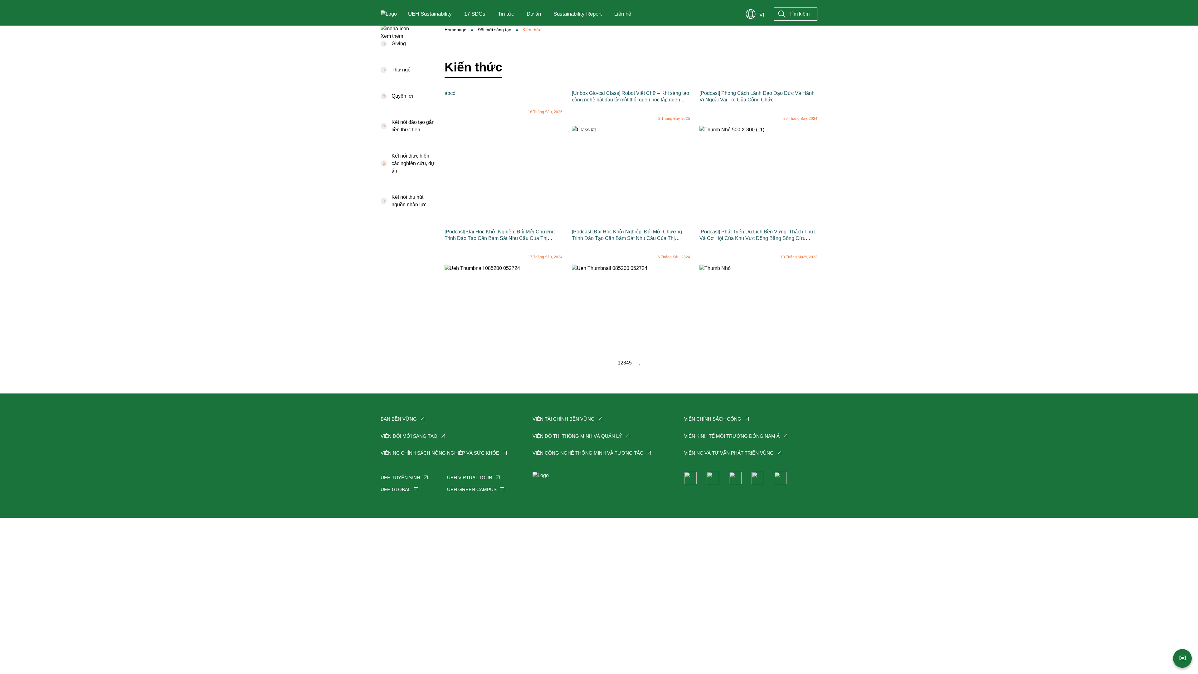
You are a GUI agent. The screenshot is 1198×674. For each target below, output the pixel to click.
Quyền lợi (402, 96)
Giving (399, 43)
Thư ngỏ (401, 69)
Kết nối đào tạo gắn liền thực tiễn (413, 126)
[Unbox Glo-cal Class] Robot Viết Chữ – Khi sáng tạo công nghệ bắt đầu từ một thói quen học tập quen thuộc (630, 99)
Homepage (455, 29)
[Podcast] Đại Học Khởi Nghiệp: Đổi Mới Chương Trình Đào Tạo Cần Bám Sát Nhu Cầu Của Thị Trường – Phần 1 (627, 238)
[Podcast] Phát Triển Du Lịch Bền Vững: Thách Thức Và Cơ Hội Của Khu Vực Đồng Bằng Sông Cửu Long (757, 238)
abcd (450, 93)
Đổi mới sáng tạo (494, 29)
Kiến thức (532, 29)
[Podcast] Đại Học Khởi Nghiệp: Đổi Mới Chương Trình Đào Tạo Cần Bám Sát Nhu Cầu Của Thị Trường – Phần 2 (500, 238)
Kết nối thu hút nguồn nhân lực (409, 200)
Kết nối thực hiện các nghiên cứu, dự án (413, 163)
